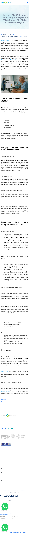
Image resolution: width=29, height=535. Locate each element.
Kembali (2, 520)
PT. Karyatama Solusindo (14, 490)
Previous (3, 399)
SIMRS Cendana (4, 371)
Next (2, 401)
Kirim (5, 520)
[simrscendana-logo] (6, 2)
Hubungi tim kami (5, 391)
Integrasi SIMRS (4, 40)
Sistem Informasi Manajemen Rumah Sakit (11, 60)
